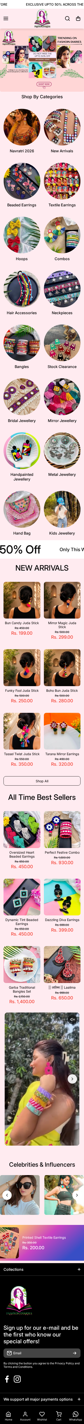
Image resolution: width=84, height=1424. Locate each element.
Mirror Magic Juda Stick (62, 625)
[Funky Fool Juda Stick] (22, 667)
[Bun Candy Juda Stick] (22, 600)
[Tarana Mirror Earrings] (62, 731)
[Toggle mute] (72, 1019)
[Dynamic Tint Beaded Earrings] (22, 897)
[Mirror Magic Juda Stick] (62, 600)
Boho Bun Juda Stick (62, 690)
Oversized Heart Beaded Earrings (22, 854)
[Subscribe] (74, 1353)
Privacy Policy (64, 1363)
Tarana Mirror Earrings (62, 754)
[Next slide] (78, 60)
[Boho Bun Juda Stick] (62, 667)
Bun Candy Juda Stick (22, 623)
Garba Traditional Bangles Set (22, 989)
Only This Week (46, 549)
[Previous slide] (5, 60)
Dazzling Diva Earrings (62, 920)
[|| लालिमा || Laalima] (62, 964)
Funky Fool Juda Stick (22, 690)
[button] (78, 18)
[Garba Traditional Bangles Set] (22, 964)
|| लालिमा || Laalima (62, 987)
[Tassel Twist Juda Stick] (22, 731)
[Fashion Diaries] (42, 19)
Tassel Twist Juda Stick (22, 754)
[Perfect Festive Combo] (62, 829)
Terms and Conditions (18, 1367)
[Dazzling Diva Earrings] (62, 897)
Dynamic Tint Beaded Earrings (21, 922)
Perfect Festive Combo (62, 852)
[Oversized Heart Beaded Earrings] (22, 829)
